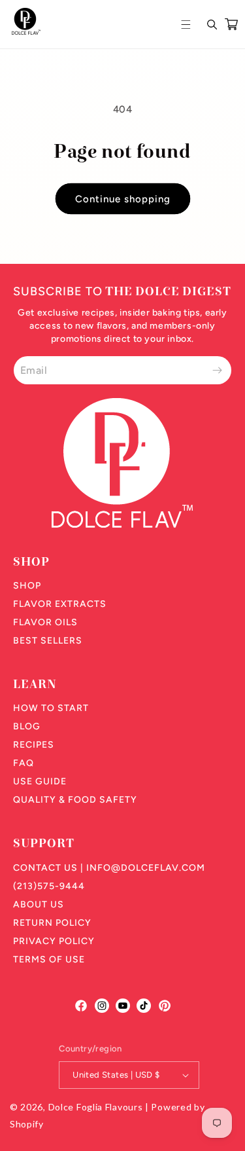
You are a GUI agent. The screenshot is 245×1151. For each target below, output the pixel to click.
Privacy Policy (54, 941)
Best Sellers (47, 640)
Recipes (33, 744)
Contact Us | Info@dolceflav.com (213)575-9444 (109, 877)
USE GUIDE (40, 781)
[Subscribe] (217, 370)
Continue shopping (123, 199)
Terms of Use (49, 959)
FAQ (23, 763)
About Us (38, 904)
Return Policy (52, 922)
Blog (27, 726)
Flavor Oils (45, 622)
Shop (27, 585)
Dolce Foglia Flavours (95, 1106)
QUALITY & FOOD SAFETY (75, 799)
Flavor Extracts (59, 604)
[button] (187, 24)
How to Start (51, 708)
